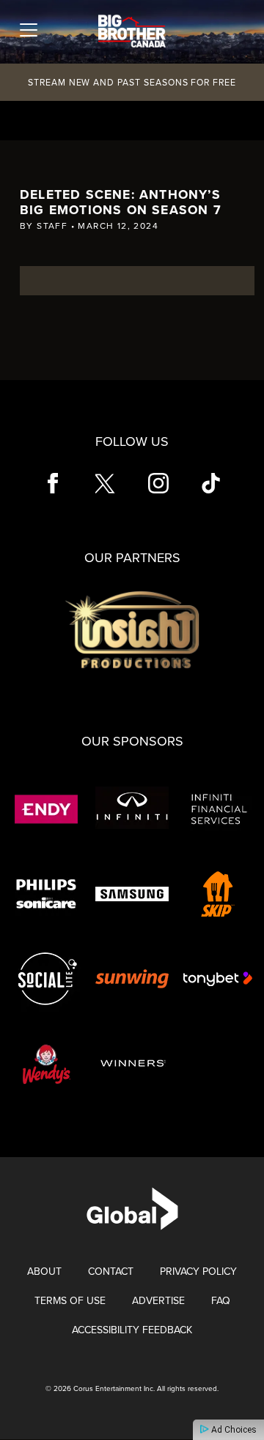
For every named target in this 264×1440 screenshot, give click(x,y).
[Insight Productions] (132, 629)
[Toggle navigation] (28, 30)
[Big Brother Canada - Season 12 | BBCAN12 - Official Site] (132, 29)
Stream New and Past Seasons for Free (132, 82)
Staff (52, 225)
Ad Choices (233, 1430)
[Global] (132, 1207)
